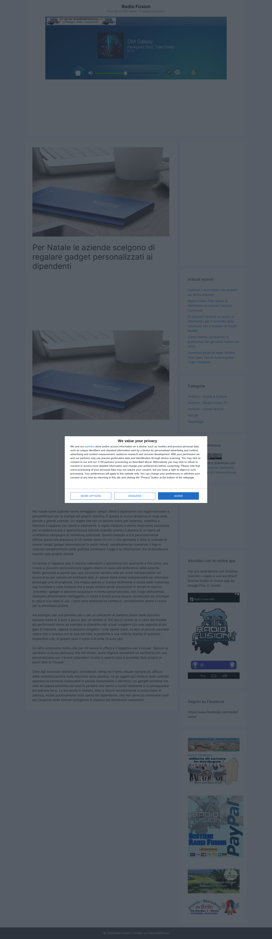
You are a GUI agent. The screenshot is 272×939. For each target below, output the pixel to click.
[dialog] (136, 469)
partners (90, 446)
